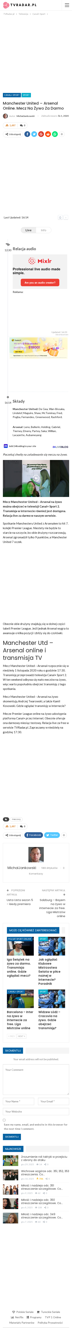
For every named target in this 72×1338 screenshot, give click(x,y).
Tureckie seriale (50, 1311)
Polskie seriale (25, 1311)
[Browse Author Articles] (36, 854)
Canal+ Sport (12, 95)
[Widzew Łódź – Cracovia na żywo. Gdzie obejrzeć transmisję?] (51, 999)
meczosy (16, 819)
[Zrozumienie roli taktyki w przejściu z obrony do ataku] (10, 1160)
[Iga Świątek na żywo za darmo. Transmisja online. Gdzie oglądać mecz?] (20, 946)
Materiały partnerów (21, 1322)
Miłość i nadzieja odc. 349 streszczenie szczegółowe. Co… (42, 1215)
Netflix (19, 1317)
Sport (26, 95)
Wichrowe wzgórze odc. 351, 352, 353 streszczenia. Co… (45, 1172)
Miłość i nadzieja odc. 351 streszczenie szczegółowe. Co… (42, 1187)
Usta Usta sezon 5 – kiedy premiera (20, 902)
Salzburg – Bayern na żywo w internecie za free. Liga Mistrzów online (52, 908)
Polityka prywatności (50, 1322)
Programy (35, 1317)
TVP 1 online (53, 1317)
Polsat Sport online (19, 939)
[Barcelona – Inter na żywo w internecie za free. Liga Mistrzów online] (20, 999)
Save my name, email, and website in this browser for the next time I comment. (36, 1126)
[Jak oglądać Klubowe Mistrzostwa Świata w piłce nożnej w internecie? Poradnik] (51, 946)
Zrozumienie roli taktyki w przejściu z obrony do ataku (44, 1158)
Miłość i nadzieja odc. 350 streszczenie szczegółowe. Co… (42, 1201)
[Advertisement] (36, 54)
